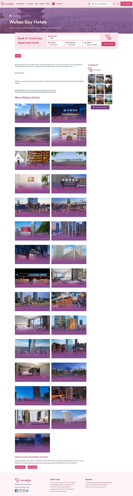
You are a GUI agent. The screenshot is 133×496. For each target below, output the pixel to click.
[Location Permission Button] (89, 4)
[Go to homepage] (7, 3)
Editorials (42, 3)
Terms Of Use (54, 487)
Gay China (16, 16)
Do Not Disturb (68, 489)
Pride (36, 3)
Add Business (106, 482)
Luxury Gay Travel (56, 489)
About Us (53, 482)
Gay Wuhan (26, 16)
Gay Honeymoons (67, 484)
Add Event (88, 484)
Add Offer (96, 484)
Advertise (98, 482)
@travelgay (97, 70)
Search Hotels (108, 44)
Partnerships (89, 482)
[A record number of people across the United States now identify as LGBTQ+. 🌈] (108, 79)
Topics (64, 491)
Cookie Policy (64, 487)
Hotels (18, 55)
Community (30, 3)
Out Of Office (70, 482)
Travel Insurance (55, 491)
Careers (104, 484)
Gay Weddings (55, 484)
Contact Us (61, 482)
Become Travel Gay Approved (95, 487)
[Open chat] (118, 4)
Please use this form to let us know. (40, 463)
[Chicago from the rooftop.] (92, 99)
